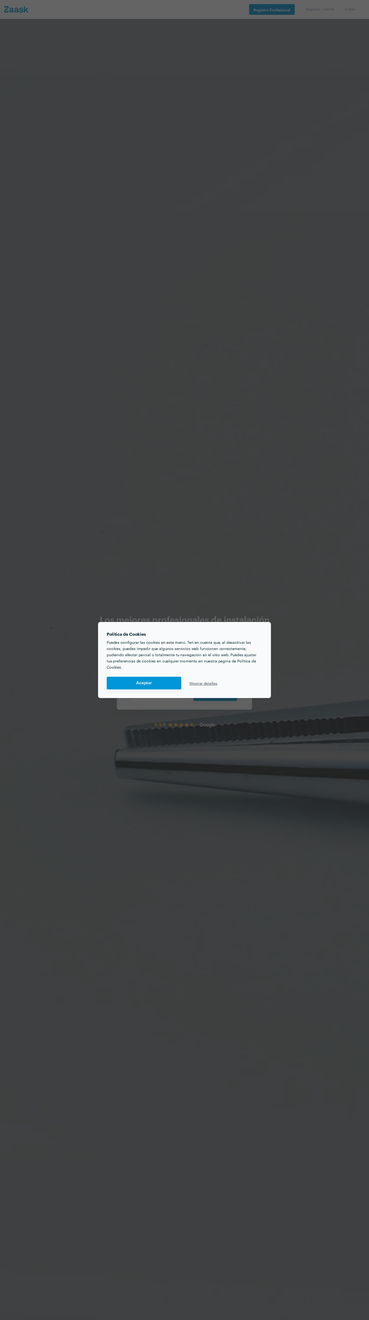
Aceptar (144, 683)
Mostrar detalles (203, 683)
